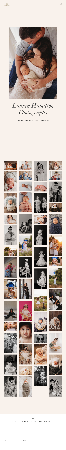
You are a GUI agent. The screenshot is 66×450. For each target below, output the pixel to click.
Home (5, 440)
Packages (24, 440)
